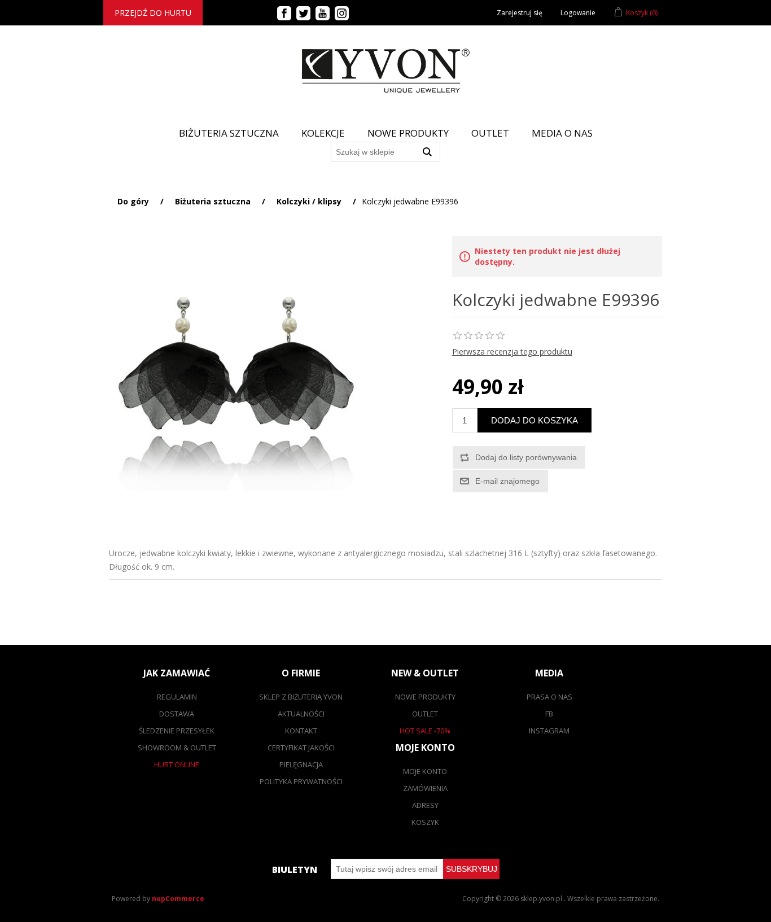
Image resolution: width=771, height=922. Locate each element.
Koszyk (425, 822)
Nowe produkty (408, 132)
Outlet (490, 132)
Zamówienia (425, 788)
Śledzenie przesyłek (176, 731)
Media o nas (562, 132)
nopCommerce (178, 898)
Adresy (425, 805)
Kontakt (301, 731)
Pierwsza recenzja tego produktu (512, 351)
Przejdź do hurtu (153, 12)
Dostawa (176, 714)
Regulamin (177, 697)
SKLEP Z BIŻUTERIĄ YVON (301, 697)
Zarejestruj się (519, 13)
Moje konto (425, 771)
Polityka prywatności (301, 781)
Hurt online (176, 764)
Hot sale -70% (425, 731)
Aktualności (301, 714)
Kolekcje (323, 132)
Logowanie (577, 13)
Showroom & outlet (177, 747)
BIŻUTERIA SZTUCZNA (229, 132)
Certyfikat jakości (301, 747)
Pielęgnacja (301, 764)
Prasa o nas (549, 697)
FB (549, 714)
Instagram (549, 731)
